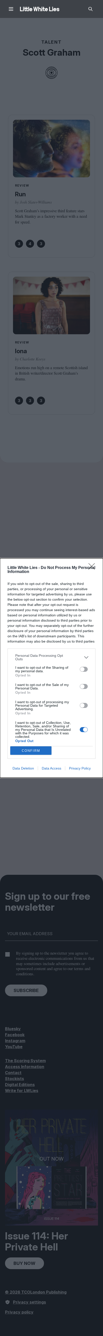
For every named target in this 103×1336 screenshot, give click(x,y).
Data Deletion (23, 768)
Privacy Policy (80, 768)
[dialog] (51, 668)
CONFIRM (31, 751)
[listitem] (51, 657)
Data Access (51, 768)
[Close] (93, 568)
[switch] (84, 669)
